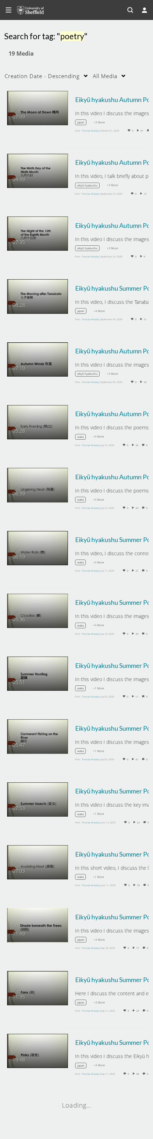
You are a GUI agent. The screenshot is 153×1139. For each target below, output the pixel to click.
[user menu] (144, 10)
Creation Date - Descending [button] (42, 76)
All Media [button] (105, 76)
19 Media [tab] (21, 53)
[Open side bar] (8, 10)
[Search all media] (130, 10)
